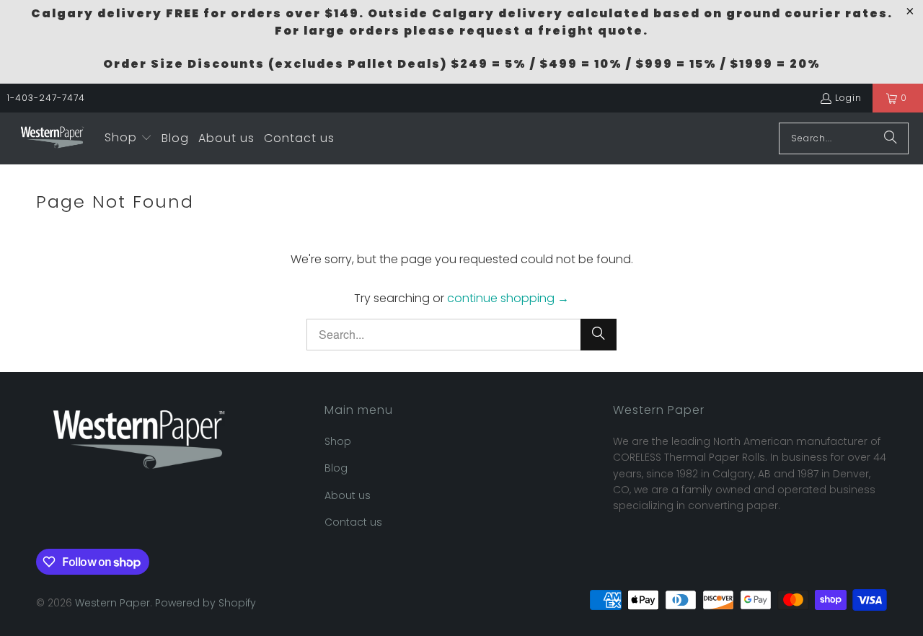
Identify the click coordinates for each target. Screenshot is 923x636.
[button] (128, 138)
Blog (336, 468)
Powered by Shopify (205, 603)
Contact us (353, 522)
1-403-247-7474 (46, 98)
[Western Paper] (52, 138)
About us (347, 495)
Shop (337, 441)
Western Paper (112, 603)
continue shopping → (508, 298)
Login (848, 98)
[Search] (891, 138)
